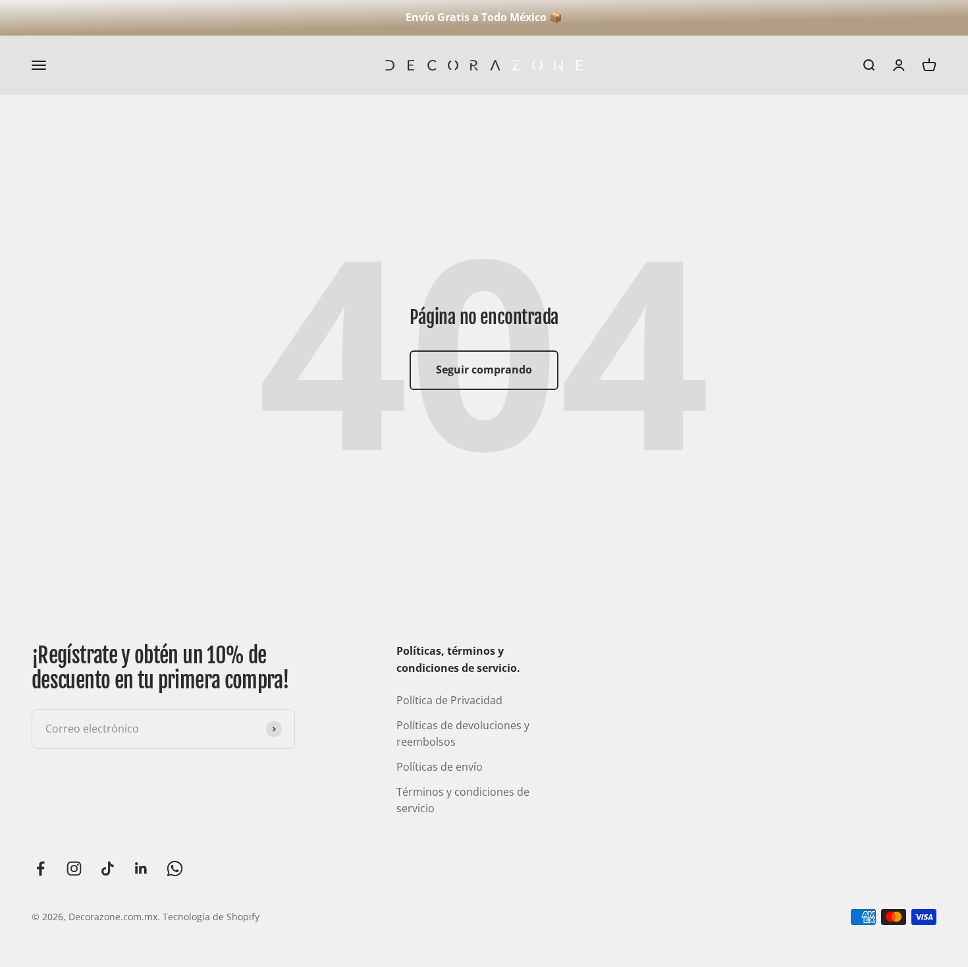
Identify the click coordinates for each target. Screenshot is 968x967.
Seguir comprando (484, 369)
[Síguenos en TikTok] (108, 868)
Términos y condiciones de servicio (462, 800)
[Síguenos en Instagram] (74, 868)
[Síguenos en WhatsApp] (175, 868)
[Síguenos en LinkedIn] (141, 868)
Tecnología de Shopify (211, 916)
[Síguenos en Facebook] (40, 868)
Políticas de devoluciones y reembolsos (462, 734)
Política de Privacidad (449, 700)
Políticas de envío (439, 767)
